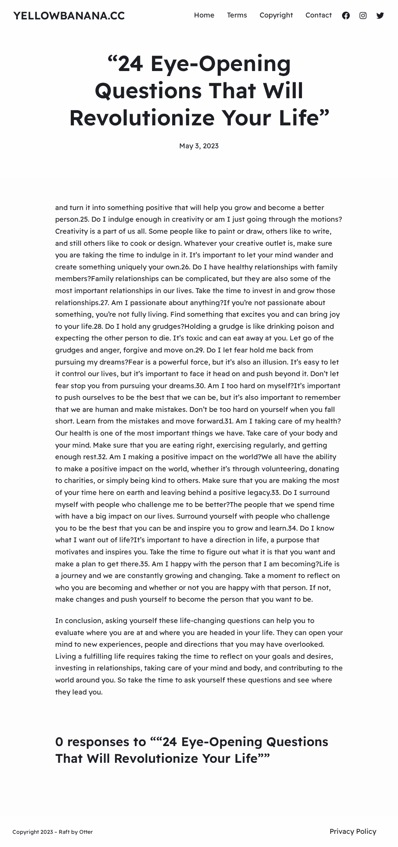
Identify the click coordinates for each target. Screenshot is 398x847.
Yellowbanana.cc (69, 15)
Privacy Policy (353, 831)
